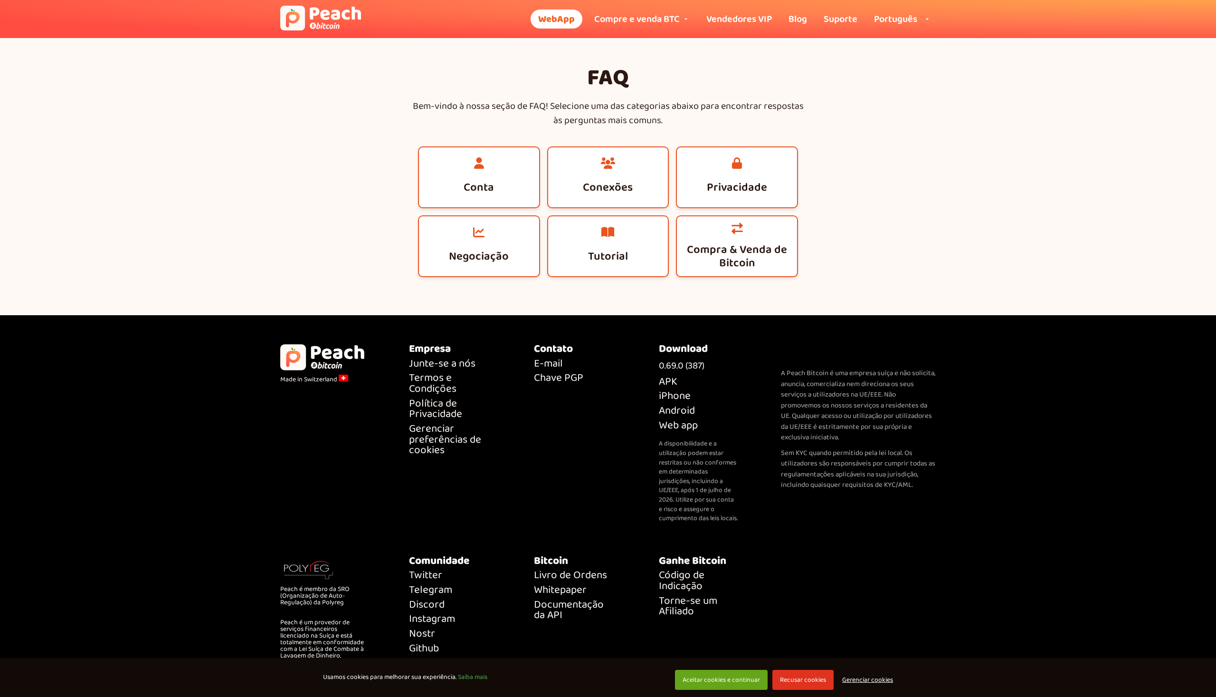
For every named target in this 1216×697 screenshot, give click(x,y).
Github (424, 648)
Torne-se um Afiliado (688, 606)
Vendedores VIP (739, 19)
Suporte (840, 19)
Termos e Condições (432, 383)
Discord (427, 605)
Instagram (432, 619)
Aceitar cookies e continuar (721, 680)
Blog (797, 19)
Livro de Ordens (570, 575)
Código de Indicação (681, 580)
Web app (678, 425)
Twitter (425, 575)
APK (668, 382)
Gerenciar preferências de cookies (445, 440)
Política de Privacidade (435, 409)
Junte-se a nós (442, 363)
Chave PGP (558, 378)
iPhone (675, 396)
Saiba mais (472, 677)
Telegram (430, 590)
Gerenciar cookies (867, 680)
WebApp (556, 19)
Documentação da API (569, 610)
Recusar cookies (803, 680)
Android (677, 411)
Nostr (422, 634)
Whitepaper (560, 590)
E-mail (548, 363)
